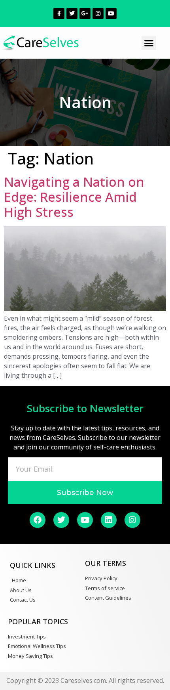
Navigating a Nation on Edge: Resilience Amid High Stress (74, 197)
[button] (149, 43)
